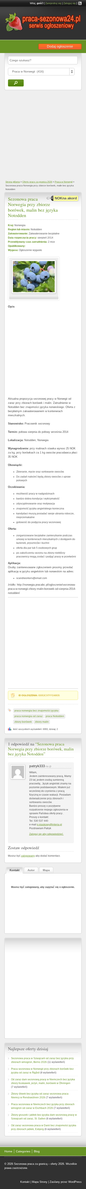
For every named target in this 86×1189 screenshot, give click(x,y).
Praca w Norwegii (63, 182)
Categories (23, 1151)
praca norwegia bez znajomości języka (36, 710)
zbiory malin (42, 721)
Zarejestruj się (53, 3)
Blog (37, 1151)
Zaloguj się (69, 3)
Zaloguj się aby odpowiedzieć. (46, 834)
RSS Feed (80, 3)
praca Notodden (55, 716)
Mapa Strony (39, 1181)
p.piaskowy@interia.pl (49, 824)
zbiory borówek (23, 721)
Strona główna (12, 182)
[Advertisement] (43, 134)
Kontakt (25, 1181)
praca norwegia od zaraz (28, 716)
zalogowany (28, 855)
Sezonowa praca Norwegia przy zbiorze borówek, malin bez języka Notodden (33, 207)
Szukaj (16, 83)
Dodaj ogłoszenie (60, 46)
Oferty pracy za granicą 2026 (37, 182)
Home (8, 1151)
